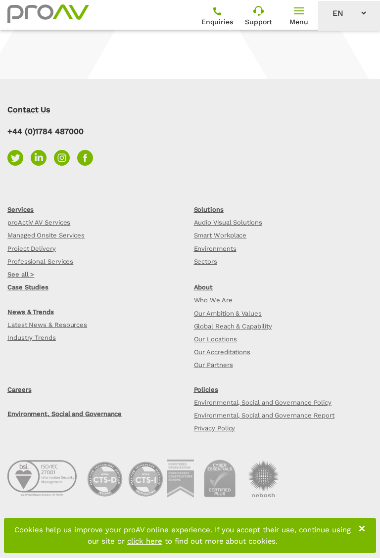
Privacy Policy (215, 428)
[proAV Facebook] (87, 157)
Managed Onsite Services (46, 235)
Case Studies (27, 287)
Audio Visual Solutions (228, 222)
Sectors (205, 261)
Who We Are (213, 300)
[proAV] (48, 14)
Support (258, 22)
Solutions (209, 209)
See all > (20, 274)
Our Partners (213, 365)
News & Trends (30, 312)
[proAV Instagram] (65, 157)
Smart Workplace (220, 235)
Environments (215, 248)
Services (20, 209)
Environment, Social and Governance (64, 414)
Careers (19, 389)
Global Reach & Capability (233, 326)
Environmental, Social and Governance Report (264, 415)
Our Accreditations (222, 352)
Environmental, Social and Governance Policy (263, 402)
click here (144, 541)
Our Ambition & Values (228, 313)
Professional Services (40, 261)
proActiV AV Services (38, 222)
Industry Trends (31, 337)
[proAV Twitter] (19, 157)
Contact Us (28, 109)
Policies (206, 389)
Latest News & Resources (47, 324)
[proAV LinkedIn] (42, 157)
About (203, 287)
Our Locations (215, 339)
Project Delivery (31, 248)
